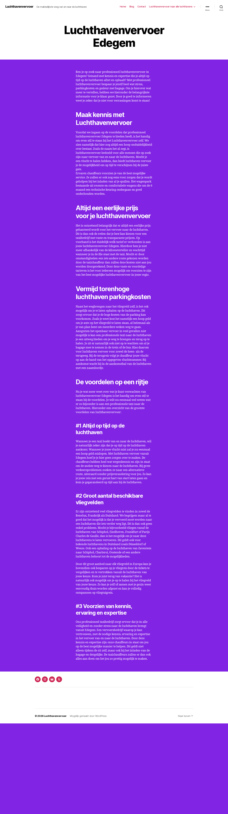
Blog (131, 6)
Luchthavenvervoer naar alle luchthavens (171, 6)
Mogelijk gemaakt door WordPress (88, 716)
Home (123, 6)
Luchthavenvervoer (19, 6)
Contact (141, 6)
